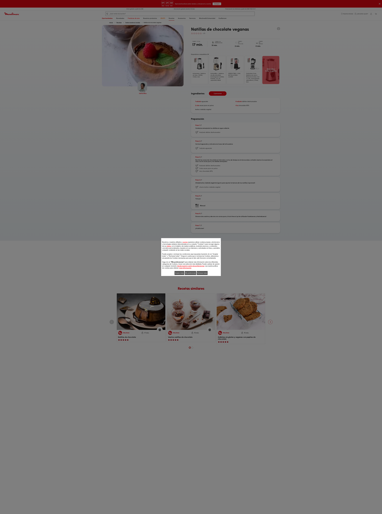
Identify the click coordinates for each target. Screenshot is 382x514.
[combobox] (155, 251)
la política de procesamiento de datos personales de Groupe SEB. (162, 284)
